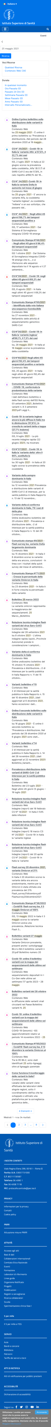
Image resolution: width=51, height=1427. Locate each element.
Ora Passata (13, 88)
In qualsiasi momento (16, 85)
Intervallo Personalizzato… (18, 105)
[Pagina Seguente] (43, 1125)
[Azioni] (4, 4)
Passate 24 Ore (14, 91)
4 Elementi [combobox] (24, 1111)
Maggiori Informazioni (11, 1424)
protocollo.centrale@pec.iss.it (22, 1188)
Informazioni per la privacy (16, 1206)
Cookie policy (10, 1214)
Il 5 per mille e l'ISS (13, 1324)
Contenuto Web (15, 70)
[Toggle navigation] (5, 29)
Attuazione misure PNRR (15, 1232)
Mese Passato (14, 98)
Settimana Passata (16, 95)
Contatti (8, 1210)
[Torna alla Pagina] (2, 41)
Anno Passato (14, 101)
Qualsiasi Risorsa (13, 67)
